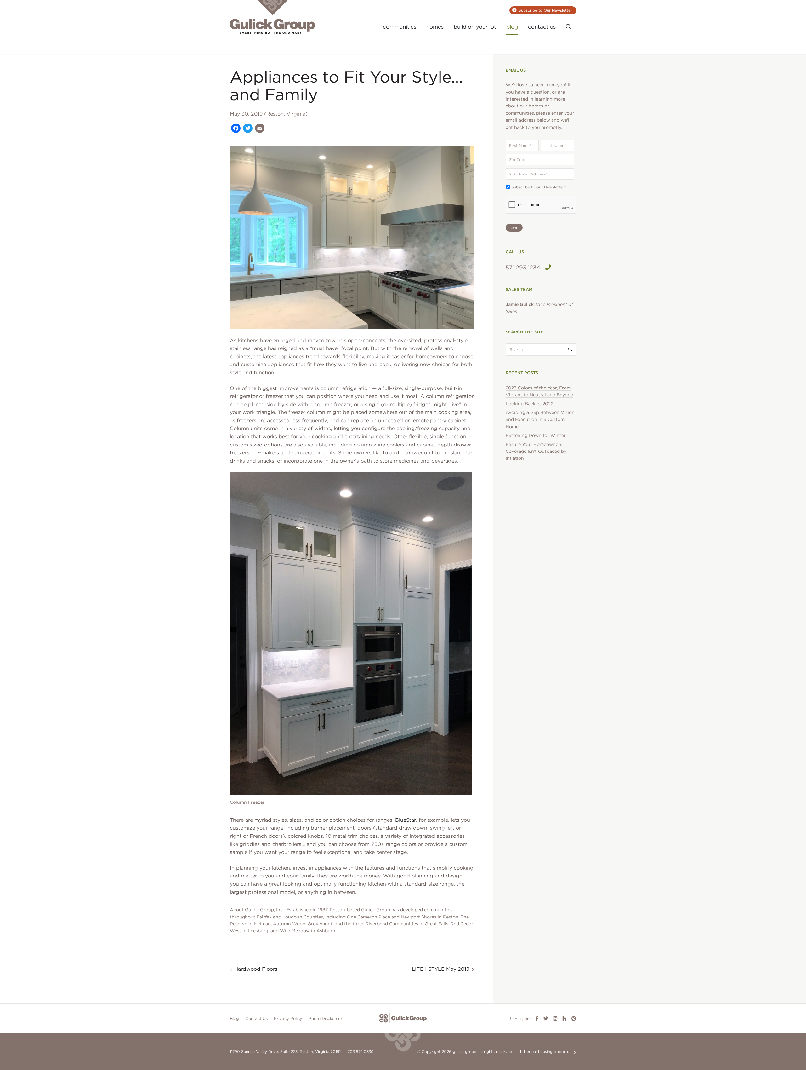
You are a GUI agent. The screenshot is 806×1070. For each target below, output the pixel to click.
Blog (234, 1018)
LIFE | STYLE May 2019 (440, 969)
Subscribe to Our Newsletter (545, 10)
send (514, 227)
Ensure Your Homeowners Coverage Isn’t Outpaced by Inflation (536, 451)
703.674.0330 (361, 1051)
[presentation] (541, 205)
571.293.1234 (523, 267)
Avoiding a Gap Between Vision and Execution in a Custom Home (540, 419)
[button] (568, 27)
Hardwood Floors (255, 969)
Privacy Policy (288, 1018)
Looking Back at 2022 (529, 403)
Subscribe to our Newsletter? (538, 187)
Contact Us (256, 1018)
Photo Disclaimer (325, 1018)
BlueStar (405, 820)
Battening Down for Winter (536, 435)
